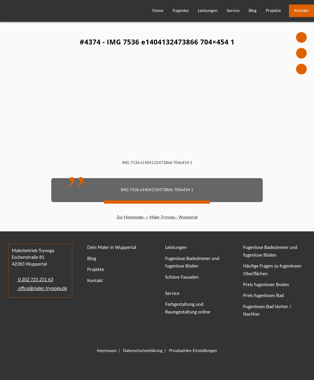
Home (157, 11)
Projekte (273, 11)
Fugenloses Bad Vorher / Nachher (267, 310)
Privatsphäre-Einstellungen (193, 351)
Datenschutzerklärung (143, 351)
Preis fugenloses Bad (263, 295)
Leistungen (207, 11)
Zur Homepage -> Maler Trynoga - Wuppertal (157, 217)
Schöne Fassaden (182, 277)
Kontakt (301, 11)
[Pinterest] (33, 310)
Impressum (107, 351)
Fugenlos (181, 11)
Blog (253, 11)
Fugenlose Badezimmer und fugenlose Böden (192, 262)
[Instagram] (24, 310)
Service (233, 11)
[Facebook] (12, 310)
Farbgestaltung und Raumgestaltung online (187, 308)
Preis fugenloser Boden (266, 284)
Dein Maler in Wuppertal (111, 247)
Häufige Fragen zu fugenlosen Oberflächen (272, 270)
